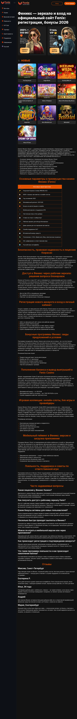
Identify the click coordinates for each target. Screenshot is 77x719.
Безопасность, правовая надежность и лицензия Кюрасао (37, 161)
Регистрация (70, 3)
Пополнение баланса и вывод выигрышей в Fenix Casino (37, 168)
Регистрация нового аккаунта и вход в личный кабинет (37, 164)
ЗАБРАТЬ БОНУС (25, 50)
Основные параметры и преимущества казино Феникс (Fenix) (38, 159)
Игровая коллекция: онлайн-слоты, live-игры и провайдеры (38, 170)
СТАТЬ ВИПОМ (54, 50)
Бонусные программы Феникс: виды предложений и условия (38, 166)
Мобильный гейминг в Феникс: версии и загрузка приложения (39, 172)
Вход (57, 3)
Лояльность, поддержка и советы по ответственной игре (37, 174)
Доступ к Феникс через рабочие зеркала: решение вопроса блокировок (42, 163)
